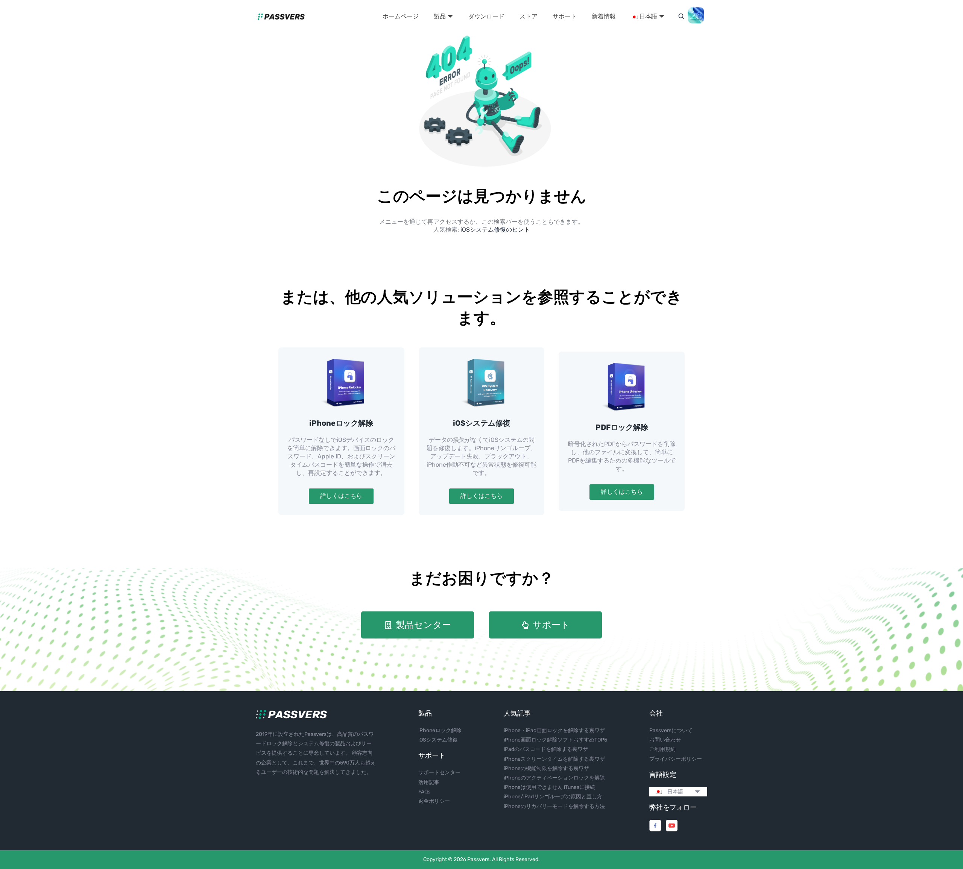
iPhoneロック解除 (341, 423)
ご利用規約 (662, 749)
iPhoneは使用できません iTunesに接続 (549, 787)
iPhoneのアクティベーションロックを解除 (554, 778)
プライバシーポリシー (675, 759)
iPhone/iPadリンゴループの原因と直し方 (553, 796)
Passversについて (671, 730)
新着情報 (604, 16)
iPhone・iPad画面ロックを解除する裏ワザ (554, 730)
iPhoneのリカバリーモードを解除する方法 (554, 806)
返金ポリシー (434, 801)
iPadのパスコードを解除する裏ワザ (546, 749)
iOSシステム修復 (481, 423)
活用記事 (428, 782)
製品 (440, 16)
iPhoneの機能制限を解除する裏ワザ (546, 768)
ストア (528, 16)
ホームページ (401, 16)
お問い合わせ (665, 740)
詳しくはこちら (341, 495)
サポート (565, 16)
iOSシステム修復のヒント (495, 229)
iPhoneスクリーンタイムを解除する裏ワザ (554, 759)
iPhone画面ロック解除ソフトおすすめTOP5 (555, 740)
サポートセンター (439, 772)
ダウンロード (486, 16)
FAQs (424, 792)
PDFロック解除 (621, 427)
